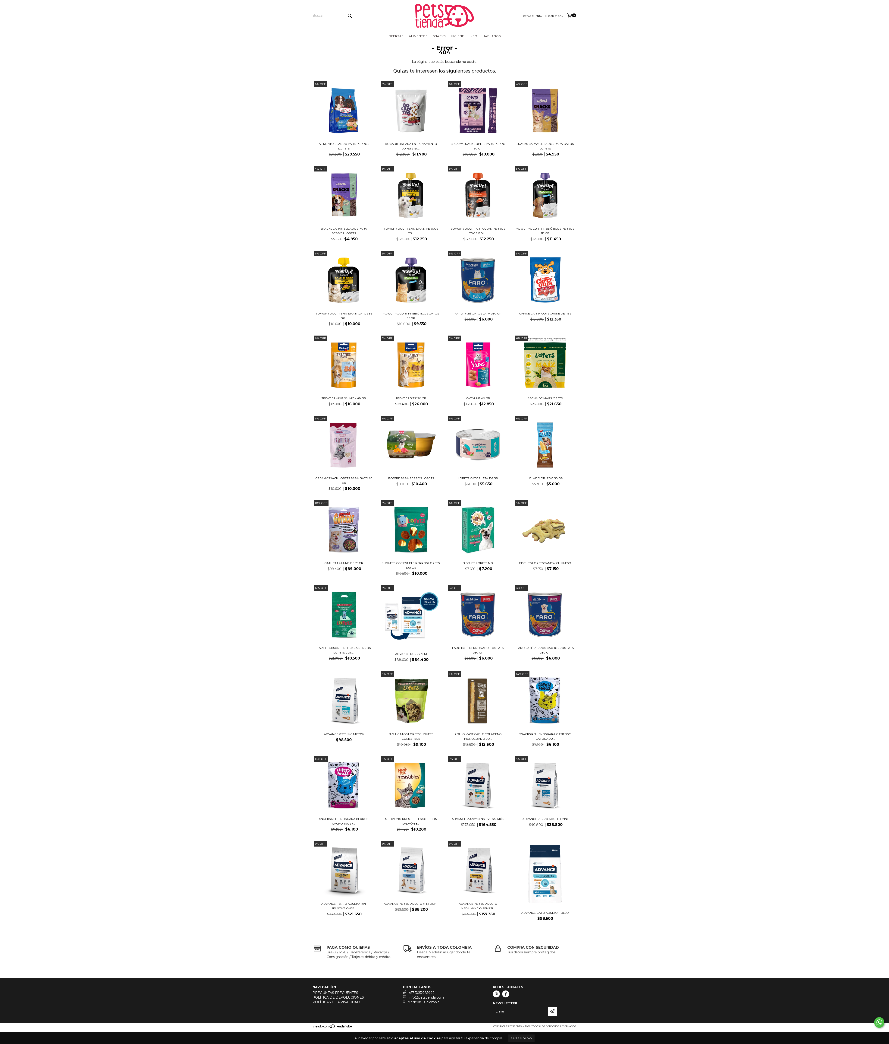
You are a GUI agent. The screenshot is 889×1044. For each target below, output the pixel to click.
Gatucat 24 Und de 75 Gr (343, 563)
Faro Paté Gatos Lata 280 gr (478, 313)
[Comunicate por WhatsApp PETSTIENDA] (879, 1022)
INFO (473, 36)
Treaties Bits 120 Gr (411, 398)
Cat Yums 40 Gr (478, 398)
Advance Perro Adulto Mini (545, 819)
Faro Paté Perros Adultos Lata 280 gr (478, 650)
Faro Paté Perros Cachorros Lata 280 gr (545, 650)
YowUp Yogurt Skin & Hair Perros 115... (411, 231)
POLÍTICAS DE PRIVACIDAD (336, 1002)
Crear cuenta (532, 16)
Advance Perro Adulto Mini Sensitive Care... (343, 906)
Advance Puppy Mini (411, 654)
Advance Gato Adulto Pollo (545, 912)
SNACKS (439, 36)
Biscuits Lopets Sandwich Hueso (545, 563)
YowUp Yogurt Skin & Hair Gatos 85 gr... (344, 316)
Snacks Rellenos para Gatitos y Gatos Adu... (545, 736)
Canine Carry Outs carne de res (545, 313)
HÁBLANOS (492, 36)
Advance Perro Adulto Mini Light (411, 903)
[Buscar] (349, 16)
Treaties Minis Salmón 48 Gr (344, 398)
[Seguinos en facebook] (505, 993)
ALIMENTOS (418, 36)
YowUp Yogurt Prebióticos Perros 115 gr (545, 231)
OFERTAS (396, 36)
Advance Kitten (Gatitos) (344, 734)
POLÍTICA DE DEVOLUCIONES (338, 997)
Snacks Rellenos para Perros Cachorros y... (343, 821)
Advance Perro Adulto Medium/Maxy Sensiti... (478, 906)
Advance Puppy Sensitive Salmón (478, 819)
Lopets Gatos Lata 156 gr (478, 478)
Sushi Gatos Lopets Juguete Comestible (410, 736)
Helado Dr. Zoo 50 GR (545, 478)
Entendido (521, 1038)
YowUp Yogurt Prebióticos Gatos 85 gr (411, 316)
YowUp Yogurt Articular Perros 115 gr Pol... (478, 231)
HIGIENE (457, 36)
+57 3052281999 (421, 993)
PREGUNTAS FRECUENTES (335, 993)
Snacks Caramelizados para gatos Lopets (545, 146)
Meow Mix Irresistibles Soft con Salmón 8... (411, 821)
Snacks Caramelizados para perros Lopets (344, 231)
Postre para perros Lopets (411, 478)
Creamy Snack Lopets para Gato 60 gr (344, 480)
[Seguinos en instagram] (496, 993)
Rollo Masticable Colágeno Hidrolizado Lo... (478, 736)
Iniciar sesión (554, 16)
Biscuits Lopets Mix (478, 563)
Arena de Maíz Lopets (545, 398)
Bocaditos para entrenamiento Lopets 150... (411, 146)
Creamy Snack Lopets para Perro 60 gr (478, 146)
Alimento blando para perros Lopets (344, 146)
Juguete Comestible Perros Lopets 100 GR (411, 565)
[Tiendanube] (333, 1027)
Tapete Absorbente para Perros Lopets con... (344, 650)
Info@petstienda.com (426, 997)
